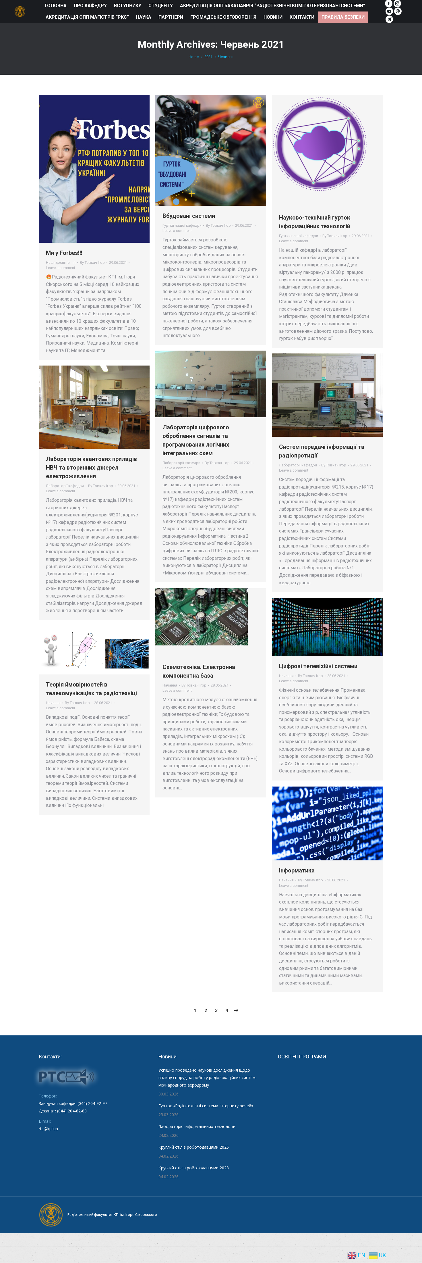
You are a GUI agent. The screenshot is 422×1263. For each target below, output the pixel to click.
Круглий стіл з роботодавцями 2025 (193, 1147)
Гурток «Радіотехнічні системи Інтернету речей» (205, 1105)
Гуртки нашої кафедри (182, 225)
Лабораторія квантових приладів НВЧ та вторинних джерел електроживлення (91, 467)
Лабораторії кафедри (181, 463)
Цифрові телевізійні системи (318, 666)
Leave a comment (60, 268)
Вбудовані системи (188, 215)
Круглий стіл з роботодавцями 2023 (193, 1167)
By (92, 262)
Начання (169, 685)
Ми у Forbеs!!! (64, 252)
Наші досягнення (61, 262)
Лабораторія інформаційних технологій (196, 1126)
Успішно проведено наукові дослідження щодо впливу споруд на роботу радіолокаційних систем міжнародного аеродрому (206, 1077)
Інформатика (297, 870)
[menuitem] (55, 5)
